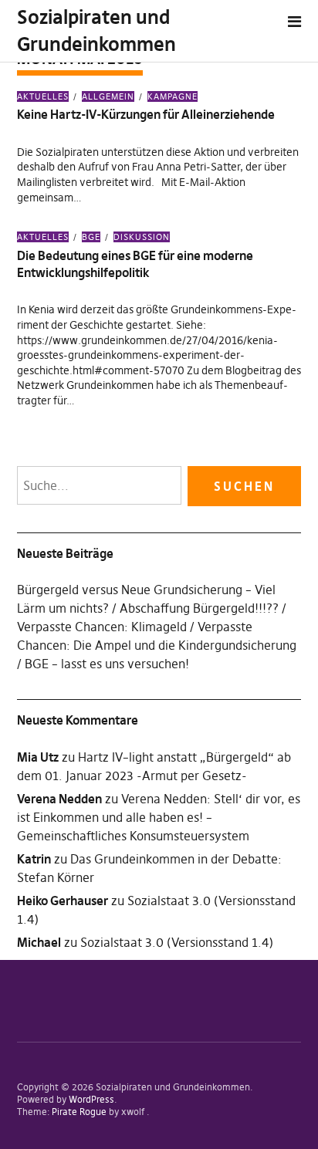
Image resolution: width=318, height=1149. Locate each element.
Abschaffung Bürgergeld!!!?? (199, 608)
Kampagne (172, 96)
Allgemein (108, 96)
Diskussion (141, 236)
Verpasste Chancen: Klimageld (102, 626)
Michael (39, 942)
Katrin (34, 859)
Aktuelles (43, 96)
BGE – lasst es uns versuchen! (107, 663)
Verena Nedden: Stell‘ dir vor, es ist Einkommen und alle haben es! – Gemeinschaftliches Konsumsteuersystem (158, 817)
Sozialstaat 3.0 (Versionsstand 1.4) (176, 942)
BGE (91, 236)
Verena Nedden (59, 798)
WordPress (91, 1099)
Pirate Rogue (79, 1111)
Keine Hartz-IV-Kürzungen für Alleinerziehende (146, 114)
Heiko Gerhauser (62, 900)
